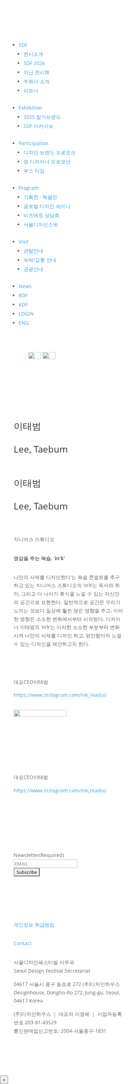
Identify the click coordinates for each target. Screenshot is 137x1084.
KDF (23, 304)
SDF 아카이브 (38, 126)
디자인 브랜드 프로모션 (50, 152)
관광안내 (33, 269)
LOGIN (26, 313)
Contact (23, 943)
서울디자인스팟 (41, 224)
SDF (23, 44)
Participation (33, 143)
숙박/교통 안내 (40, 260)
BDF (23, 295)
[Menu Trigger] (24, 355)
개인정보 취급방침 (34, 924)
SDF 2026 (34, 63)
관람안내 (33, 250)
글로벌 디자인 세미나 (47, 206)
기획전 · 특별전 (40, 197)
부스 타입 (34, 170)
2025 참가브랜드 (42, 116)
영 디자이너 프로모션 (47, 161)
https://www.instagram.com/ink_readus (60, 695)
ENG (24, 322)
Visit (23, 241)
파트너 (31, 90)
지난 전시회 (37, 72)
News (25, 286)
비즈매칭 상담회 (41, 215)
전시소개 (33, 54)
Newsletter (39, 855)
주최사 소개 (37, 81)
